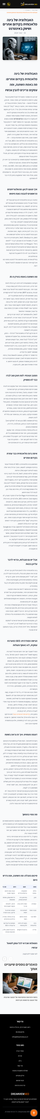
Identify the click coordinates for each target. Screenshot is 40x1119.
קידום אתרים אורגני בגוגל (21, 714)
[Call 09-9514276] (9, 4)
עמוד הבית (20, 1051)
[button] (11, 959)
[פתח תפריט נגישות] (33, 1112)
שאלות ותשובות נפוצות (20, 1070)
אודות (20, 1056)
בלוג (20, 1061)
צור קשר (20, 1065)
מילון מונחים (20, 1075)
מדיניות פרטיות (20, 1085)
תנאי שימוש (20, 1080)
